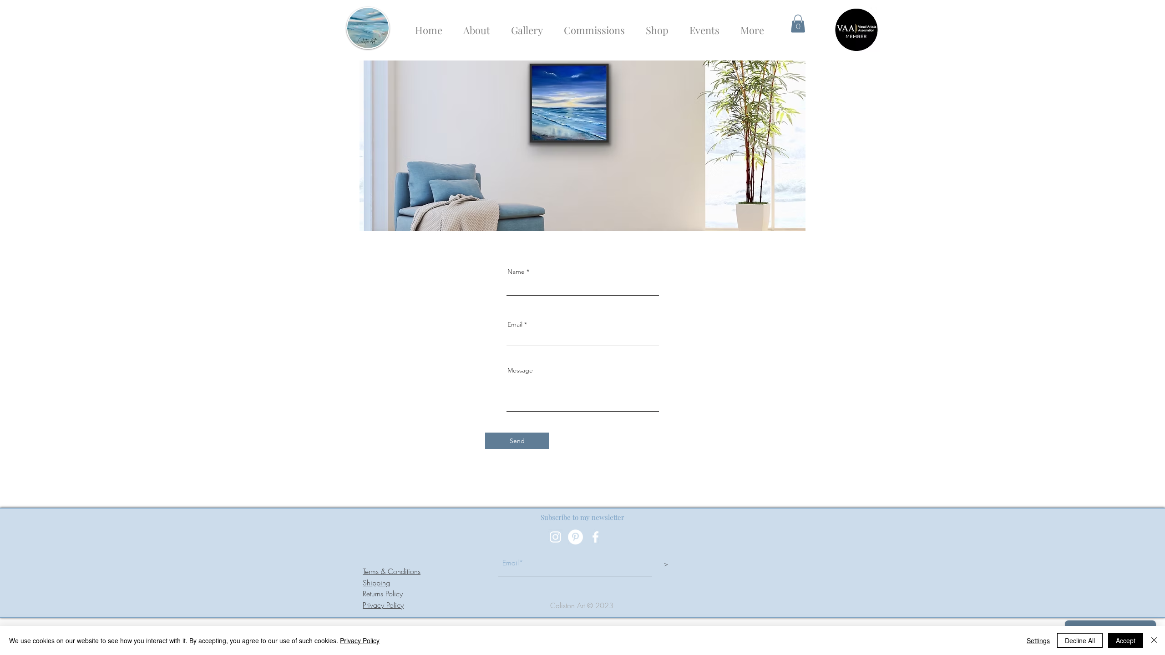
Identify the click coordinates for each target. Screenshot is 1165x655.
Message (520, 370)
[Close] (1154, 640)
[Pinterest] (575, 536)
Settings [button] (1038, 640)
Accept (1125, 640)
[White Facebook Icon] (595, 536)
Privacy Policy (383, 605)
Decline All (1080, 640)
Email (514, 324)
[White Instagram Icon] (555, 536)
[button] (797, 23)
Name (516, 271)
